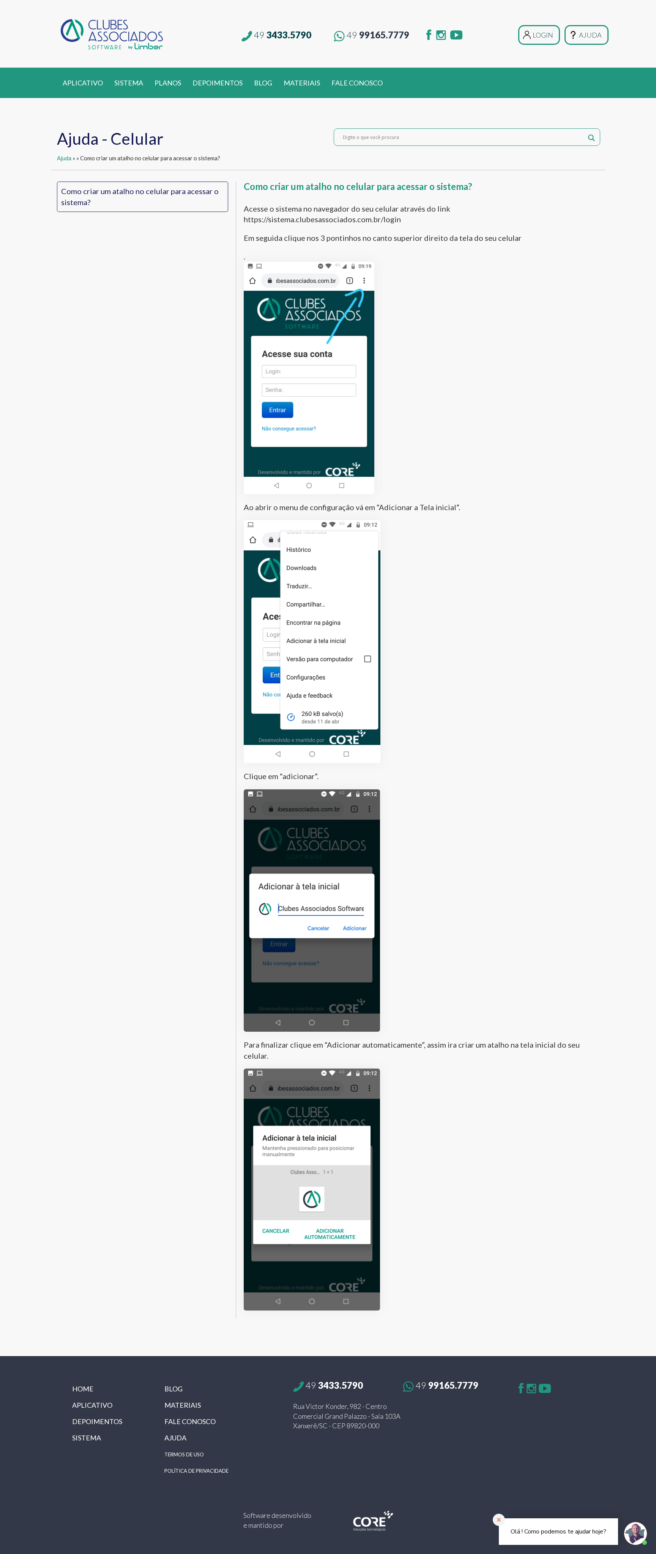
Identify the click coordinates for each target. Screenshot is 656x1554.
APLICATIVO (83, 83)
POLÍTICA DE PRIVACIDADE (196, 1471)
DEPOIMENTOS (217, 83)
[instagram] (441, 33)
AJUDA (590, 35)
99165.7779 (378, 34)
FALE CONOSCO (357, 83)
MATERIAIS (302, 83)
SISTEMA (128, 83)
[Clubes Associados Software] (143, 34)
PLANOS (168, 83)
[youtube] (456, 33)
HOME (82, 1389)
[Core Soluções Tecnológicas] (373, 1520)
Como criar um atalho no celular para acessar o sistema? (140, 197)
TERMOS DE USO (184, 1454)
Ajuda (64, 158)
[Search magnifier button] (591, 137)
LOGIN (543, 35)
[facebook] (429, 33)
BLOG (263, 83)
